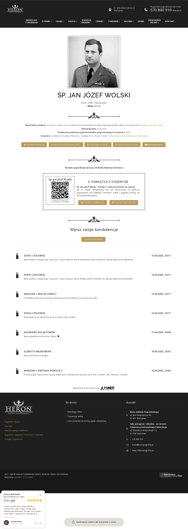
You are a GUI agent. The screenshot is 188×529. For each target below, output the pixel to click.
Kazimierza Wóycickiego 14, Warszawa (128, 136)
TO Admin (29, 477)
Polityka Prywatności (14, 439)
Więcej (176, 10)
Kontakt (169, 21)
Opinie (141, 21)
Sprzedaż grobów (86, 21)
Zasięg (59, 21)
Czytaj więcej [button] (9, 517)
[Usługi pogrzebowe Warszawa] (171, 475)
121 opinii (20, 497)
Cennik (99, 21)
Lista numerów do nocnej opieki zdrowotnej (86, 421)
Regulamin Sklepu (12, 422)
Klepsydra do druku (99, 145)
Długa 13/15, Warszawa (151, 125)
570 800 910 (161, 9)
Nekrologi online (74, 412)
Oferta (72, 21)
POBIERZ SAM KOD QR (124, 203)
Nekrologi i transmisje (31, 21)
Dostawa (9, 426)
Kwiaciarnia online (154, 21)
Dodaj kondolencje (94, 239)
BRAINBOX (18, 477)
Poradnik (113, 21)
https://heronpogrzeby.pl (143, 450)
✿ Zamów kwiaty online (126, 145)
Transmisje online (75, 416)
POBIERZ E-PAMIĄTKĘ (93, 203)
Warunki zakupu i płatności (16, 430)
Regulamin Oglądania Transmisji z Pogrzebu (24, 435)
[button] (40, 495)
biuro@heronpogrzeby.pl (143, 445)
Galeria (128, 21)
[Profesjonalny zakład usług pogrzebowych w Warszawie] (15, 9)
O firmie (46, 21)
